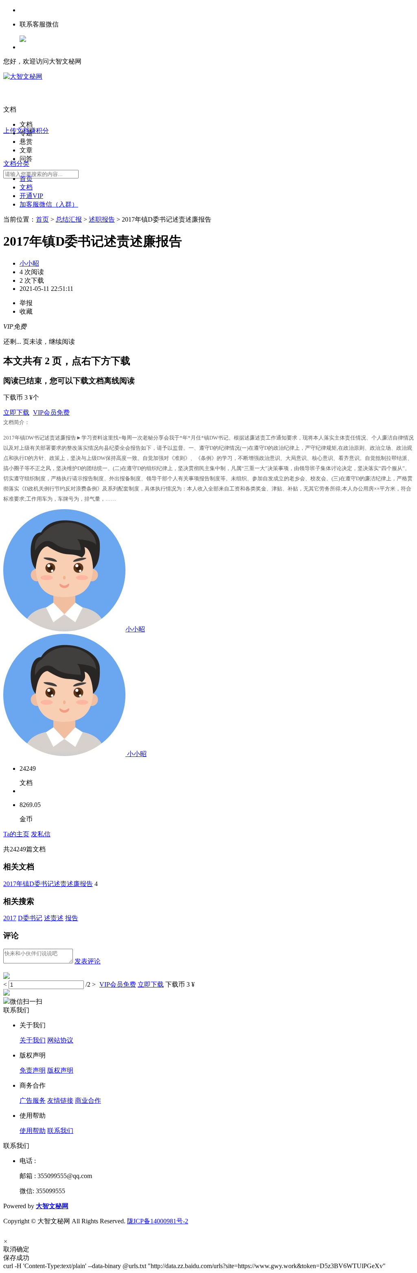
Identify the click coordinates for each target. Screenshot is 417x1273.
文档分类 (16, 163)
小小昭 (29, 263)
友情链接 (60, 1100)
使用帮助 (33, 1130)
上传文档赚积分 (26, 130)
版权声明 (60, 1070)
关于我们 (33, 1040)
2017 (9, 918)
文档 (26, 187)
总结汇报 (69, 219)
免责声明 (33, 1070)
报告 (71, 918)
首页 (26, 178)
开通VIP (31, 195)
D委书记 (30, 918)
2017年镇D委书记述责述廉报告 (48, 883)
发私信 (40, 834)
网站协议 (60, 1040)
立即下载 (16, 412)
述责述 (54, 918)
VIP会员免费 (51, 412)
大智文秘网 (52, 1206)
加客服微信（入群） (49, 204)
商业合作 (88, 1100)
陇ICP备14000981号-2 (157, 1221)
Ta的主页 (16, 834)
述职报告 (102, 219)
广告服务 (33, 1100)
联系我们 (60, 1130)
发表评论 (88, 961)
